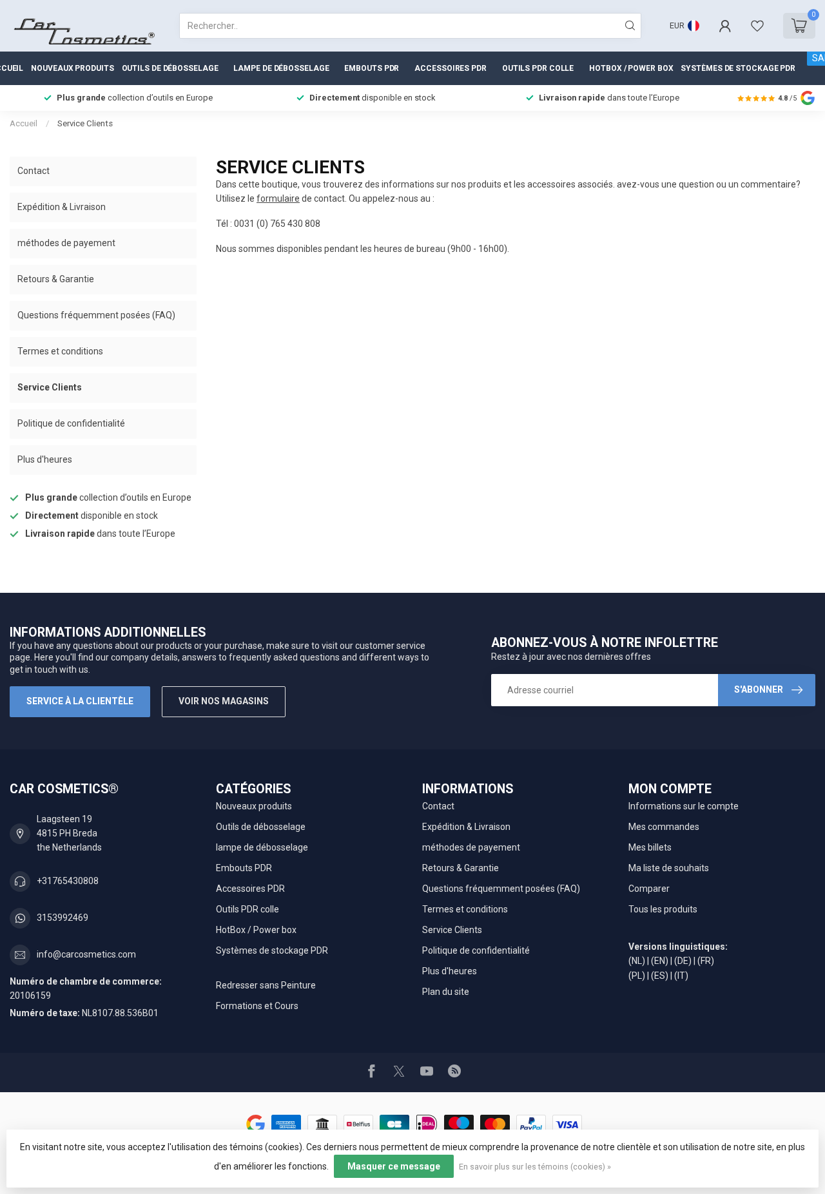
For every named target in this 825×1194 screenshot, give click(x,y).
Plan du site (445, 992)
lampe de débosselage (281, 68)
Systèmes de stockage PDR (738, 68)
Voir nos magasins (224, 701)
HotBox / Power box (631, 68)
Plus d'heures (44, 459)
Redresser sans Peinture (266, 985)
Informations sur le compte (683, 806)
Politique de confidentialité (71, 423)
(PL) (636, 975)
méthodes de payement (66, 243)
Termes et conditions (60, 351)
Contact (33, 171)
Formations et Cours (257, 1006)
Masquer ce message (393, 1166)
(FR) (705, 961)
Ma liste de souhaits (668, 868)
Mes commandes (663, 827)
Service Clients (85, 123)
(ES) (659, 975)
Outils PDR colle (538, 68)
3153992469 (62, 917)
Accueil (23, 123)
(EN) (659, 961)
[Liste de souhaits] (757, 26)
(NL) (636, 961)
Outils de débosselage (170, 68)
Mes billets (650, 847)
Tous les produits (662, 909)
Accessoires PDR (450, 68)
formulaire (278, 198)
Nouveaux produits (72, 68)
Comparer (649, 888)
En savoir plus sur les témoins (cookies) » (535, 1166)
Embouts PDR (371, 68)
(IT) (681, 975)
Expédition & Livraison (61, 207)
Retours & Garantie (55, 279)
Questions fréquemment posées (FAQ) (96, 315)
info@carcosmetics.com (86, 954)
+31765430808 (68, 881)
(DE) (683, 961)
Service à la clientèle (79, 701)
